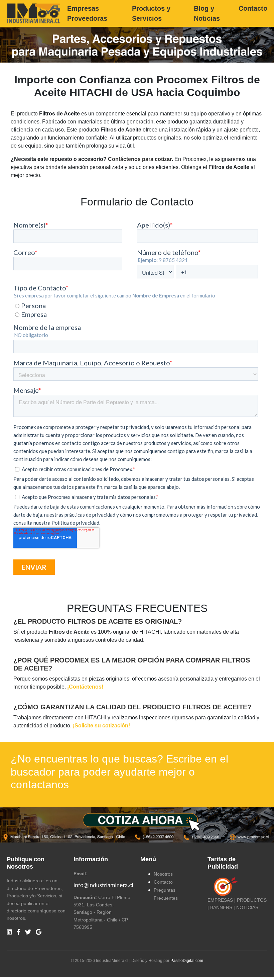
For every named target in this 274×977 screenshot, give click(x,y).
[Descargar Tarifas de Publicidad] (224, 886)
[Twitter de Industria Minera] (28, 932)
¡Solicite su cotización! (101, 725)
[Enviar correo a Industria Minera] (104, 884)
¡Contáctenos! (85, 687)
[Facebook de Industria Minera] (18, 932)
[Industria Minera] (33, 13)
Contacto (253, 8)
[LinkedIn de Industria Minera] (9, 932)
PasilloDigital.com (186, 960)
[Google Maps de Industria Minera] (38, 932)
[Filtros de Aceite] (137, 824)
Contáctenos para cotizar (140, 159)
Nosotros (163, 874)
